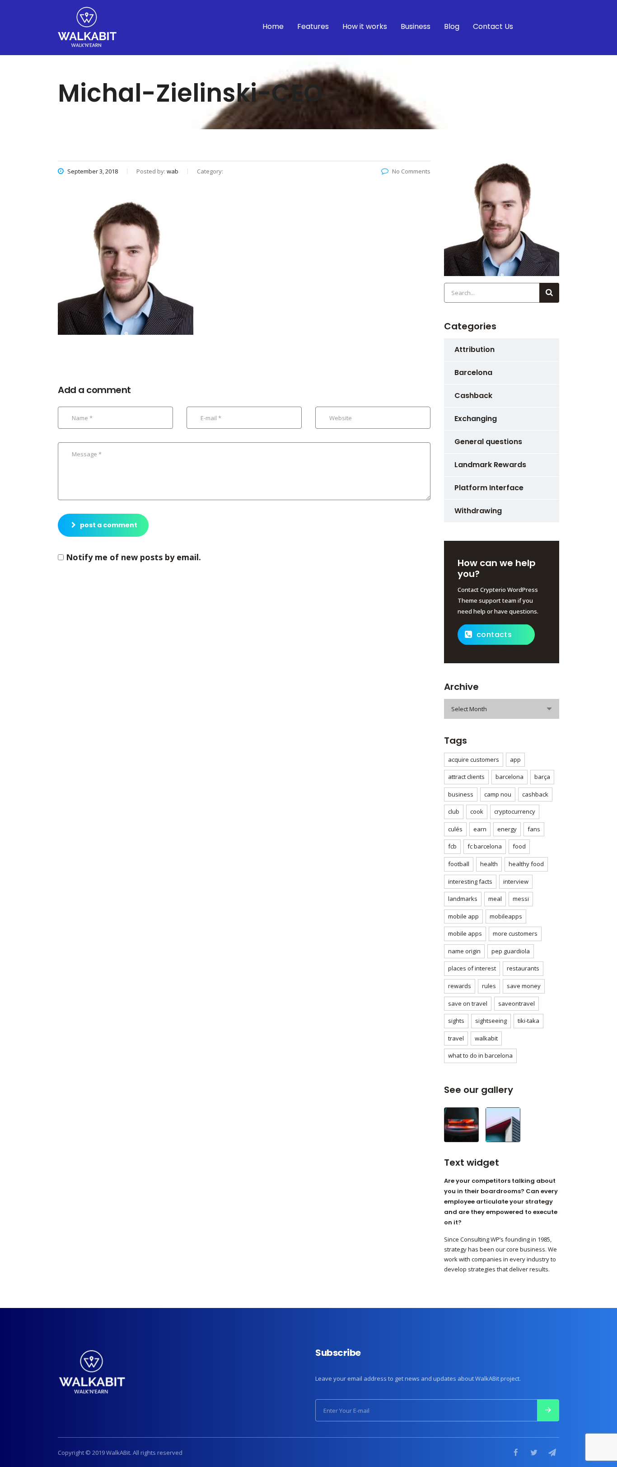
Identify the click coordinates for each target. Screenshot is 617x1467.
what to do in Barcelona (480, 1055)
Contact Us (493, 27)
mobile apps (465, 933)
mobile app (463, 916)
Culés (455, 829)
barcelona (509, 777)
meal (495, 899)
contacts (494, 634)
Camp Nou (497, 794)
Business (415, 27)
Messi (521, 899)
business (460, 794)
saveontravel (516, 1003)
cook (476, 811)
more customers (515, 933)
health (489, 864)
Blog (451, 27)
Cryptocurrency (514, 811)
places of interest (472, 968)
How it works (364, 27)
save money (524, 986)
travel (456, 1038)
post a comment (108, 525)
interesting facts (470, 881)
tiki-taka (528, 1021)
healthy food (526, 864)
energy (507, 829)
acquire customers (473, 759)
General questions (488, 441)
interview (515, 881)
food (519, 846)
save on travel (467, 1003)
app (515, 759)
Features (313, 27)
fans (534, 829)
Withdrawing (478, 511)
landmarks (462, 899)
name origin (464, 951)
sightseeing (491, 1021)
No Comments (411, 171)
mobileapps (506, 916)
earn (479, 829)
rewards (459, 986)
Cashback (473, 395)
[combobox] (501, 709)
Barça (542, 777)
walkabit (486, 1038)
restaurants (523, 968)
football (458, 864)
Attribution (474, 349)
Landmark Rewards (490, 464)
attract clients (466, 777)
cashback (535, 794)
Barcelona (473, 372)
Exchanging (475, 418)
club (453, 811)
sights (456, 1021)
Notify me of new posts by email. (133, 557)
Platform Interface (489, 488)
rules (489, 986)
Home (273, 27)
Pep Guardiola (510, 951)
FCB (452, 846)
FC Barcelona (484, 846)
